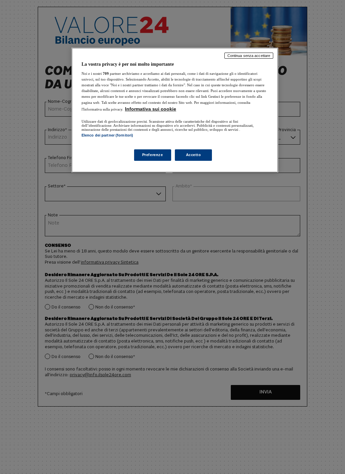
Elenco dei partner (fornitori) (107, 135)
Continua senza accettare (249, 56)
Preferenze (152, 155)
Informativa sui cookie (150, 109)
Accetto (193, 155)
